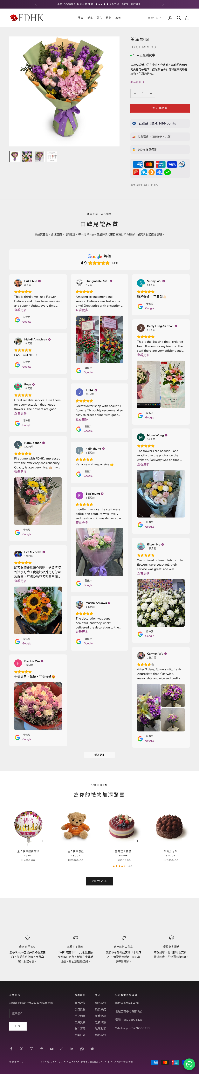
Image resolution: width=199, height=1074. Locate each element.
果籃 (118, 17)
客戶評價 (80, 1003)
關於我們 (100, 1003)
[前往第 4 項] (52, 156)
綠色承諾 (100, 1009)
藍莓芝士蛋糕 (123, 853)
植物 (109, 17)
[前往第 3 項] (39, 156)
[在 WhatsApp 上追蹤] (82, 1049)
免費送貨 (80, 1009)
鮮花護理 (80, 1029)
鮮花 (90, 17)
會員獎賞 (80, 1022)
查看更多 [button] (20, 310)
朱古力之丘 (171, 853)
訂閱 (18, 1026)
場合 (80, 17)
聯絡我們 (100, 1035)
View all (99, 881)
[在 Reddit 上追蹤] (92, 1049)
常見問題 (80, 1016)
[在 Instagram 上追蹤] (31, 1049)
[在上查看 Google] (18, 283)
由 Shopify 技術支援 (120, 1062)
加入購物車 (160, 108)
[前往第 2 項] (27, 156)
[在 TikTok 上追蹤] (62, 1049)
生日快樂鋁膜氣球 (28, 853)
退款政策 (100, 1022)
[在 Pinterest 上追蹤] (42, 1049)
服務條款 (100, 1016)
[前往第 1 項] (14, 156)
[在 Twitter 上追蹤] (21, 1049)
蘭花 (99, 17)
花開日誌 (80, 1035)
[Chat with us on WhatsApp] (189, 1064)
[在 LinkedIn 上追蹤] (72, 1049)
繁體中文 (153, 17)
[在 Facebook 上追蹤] (11, 1049)
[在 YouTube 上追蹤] (52, 1049)
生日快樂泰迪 (76, 853)
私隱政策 (100, 1029)
